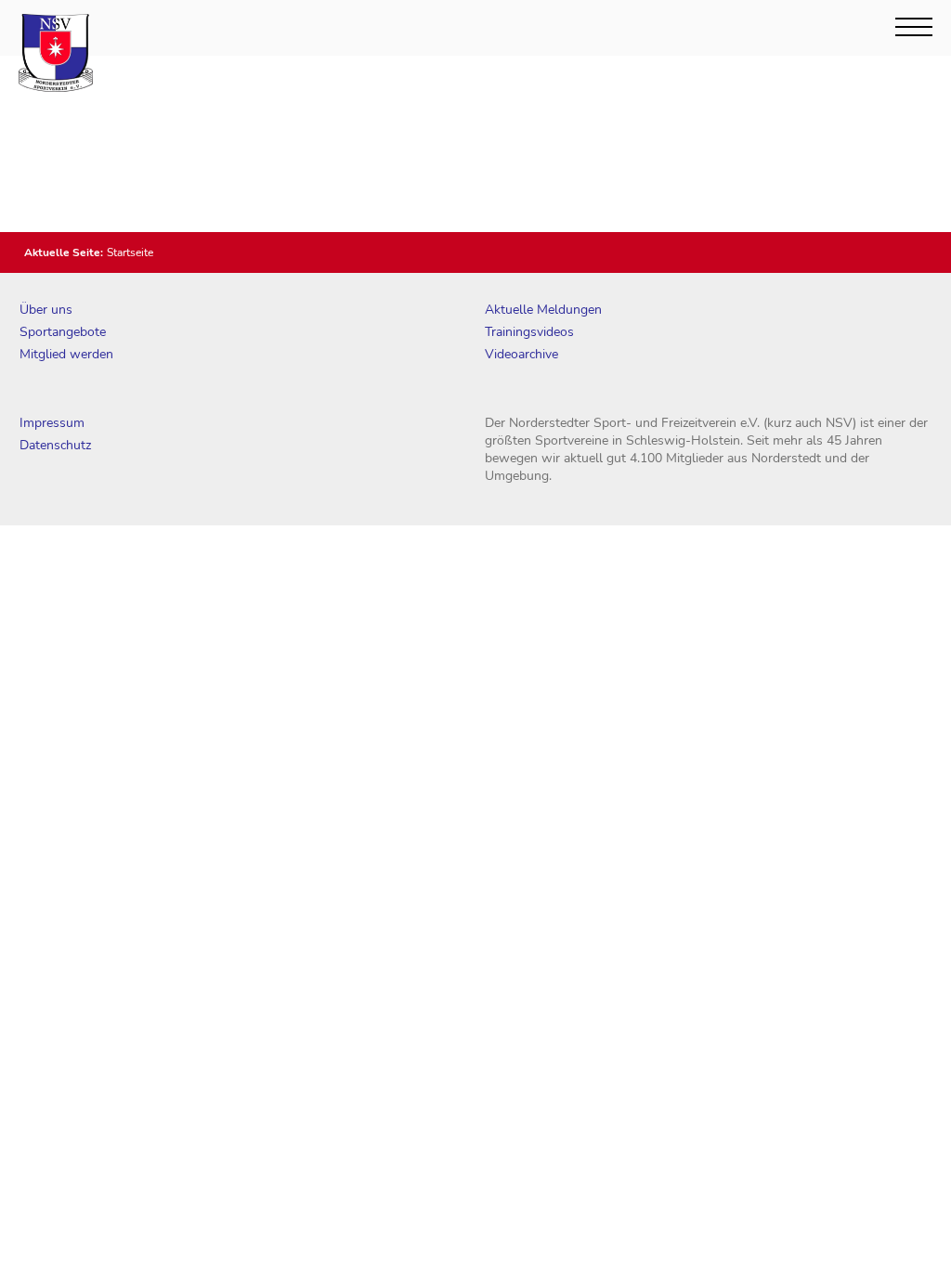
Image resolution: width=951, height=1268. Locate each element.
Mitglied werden (66, 354)
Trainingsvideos (529, 332)
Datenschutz (55, 445)
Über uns (46, 309)
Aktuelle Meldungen (543, 309)
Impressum (52, 423)
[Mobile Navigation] (913, 26)
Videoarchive (521, 354)
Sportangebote (63, 332)
